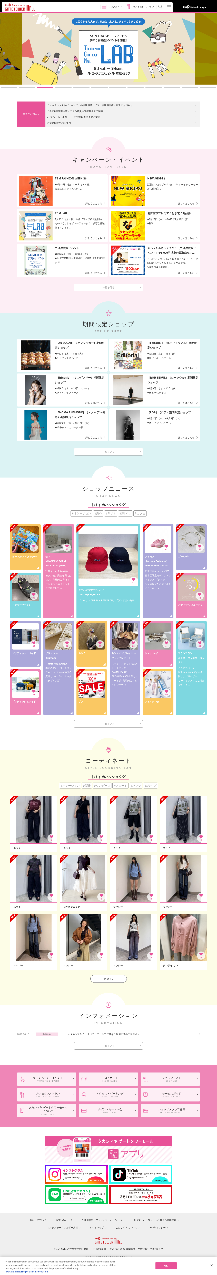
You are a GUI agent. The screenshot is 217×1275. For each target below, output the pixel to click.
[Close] (211, 1265)
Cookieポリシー (157, 1227)
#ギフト (110, 513)
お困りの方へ (37, 1220)
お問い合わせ (63, 1220)
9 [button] (153, 87)
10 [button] (172, 87)
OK (165, 1265)
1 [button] (9, 87)
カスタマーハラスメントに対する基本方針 (153, 1220)
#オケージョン (81, 513)
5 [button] (81, 87)
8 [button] (135, 87)
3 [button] (45, 87)
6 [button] (99, 87)
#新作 (98, 513)
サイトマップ (97, 1227)
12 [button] (208, 87)
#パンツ (136, 785)
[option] (108, 49)
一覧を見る (108, 287)
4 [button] (63, 87)
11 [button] (190, 87)
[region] (108, 1266)
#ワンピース (102, 785)
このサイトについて (126, 1227)
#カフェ (140, 513)
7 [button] (117, 87)
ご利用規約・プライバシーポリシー (101, 1220)
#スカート (120, 785)
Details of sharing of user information (27, 1271)
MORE (109, 978)
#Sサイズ (125, 513)
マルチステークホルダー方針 (62, 1227)
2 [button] (27, 87)
